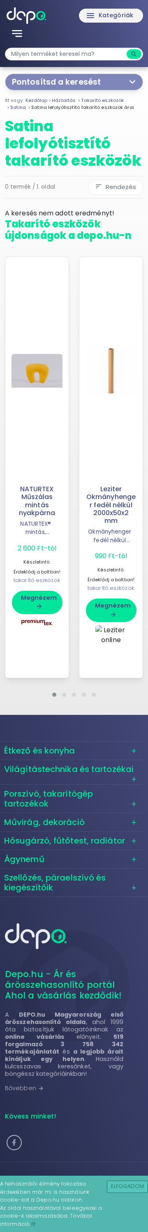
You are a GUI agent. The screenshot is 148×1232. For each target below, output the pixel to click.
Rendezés (115, 187)
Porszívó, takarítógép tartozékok (48, 798)
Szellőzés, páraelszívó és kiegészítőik (55, 882)
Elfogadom (127, 1186)
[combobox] (67, 54)
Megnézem (39, 602)
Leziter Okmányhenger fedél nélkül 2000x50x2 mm (111, 504)
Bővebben (24, 1088)
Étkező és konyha (39, 750)
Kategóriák (109, 16)
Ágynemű (24, 859)
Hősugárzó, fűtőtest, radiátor (64, 840)
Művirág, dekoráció (44, 822)
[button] (54, 695)
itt (33, 1224)
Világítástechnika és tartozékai (69, 769)
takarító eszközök (37, 580)
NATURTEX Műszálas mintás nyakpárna (37, 501)
